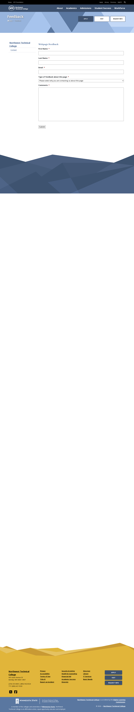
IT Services (87, 676)
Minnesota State (48, 707)
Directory (113, 2)
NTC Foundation (18, 2)
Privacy (43, 671)
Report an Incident (47, 682)
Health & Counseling (69, 674)
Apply (101, 2)
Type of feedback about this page (53, 77)
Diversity (65, 682)
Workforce (119, 8)
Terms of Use (45, 676)
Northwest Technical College (19, 44)
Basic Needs (87, 679)
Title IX (42, 679)
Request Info (118, 19)
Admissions (85, 8)
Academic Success (69, 679)
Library (107, 2)
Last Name (43, 58)
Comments (44, 85)
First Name (44, 49)
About (60, 8)
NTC (11, 21)
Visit (101, 19)
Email (41, 68)
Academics (71, 8)
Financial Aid (66, 676)
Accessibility (45, 674)
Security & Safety (68, 671)
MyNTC (120, 2)
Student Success (103, 8)
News (10, 2)
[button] (125, 2)
